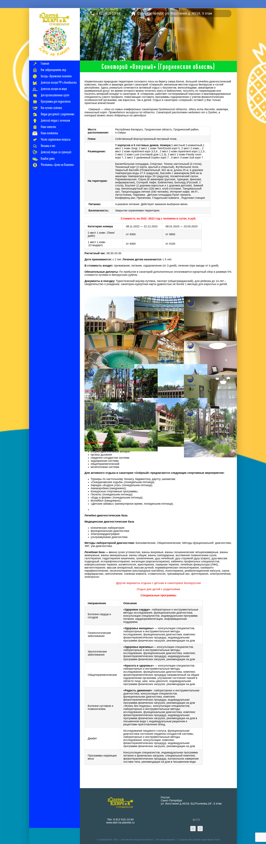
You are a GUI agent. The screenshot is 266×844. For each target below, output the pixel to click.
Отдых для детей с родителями (158, 589)
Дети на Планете (145, 840)
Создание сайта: (186, 840)
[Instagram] (200, 828)
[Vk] (193, 828)
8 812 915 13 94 (108, 13)
